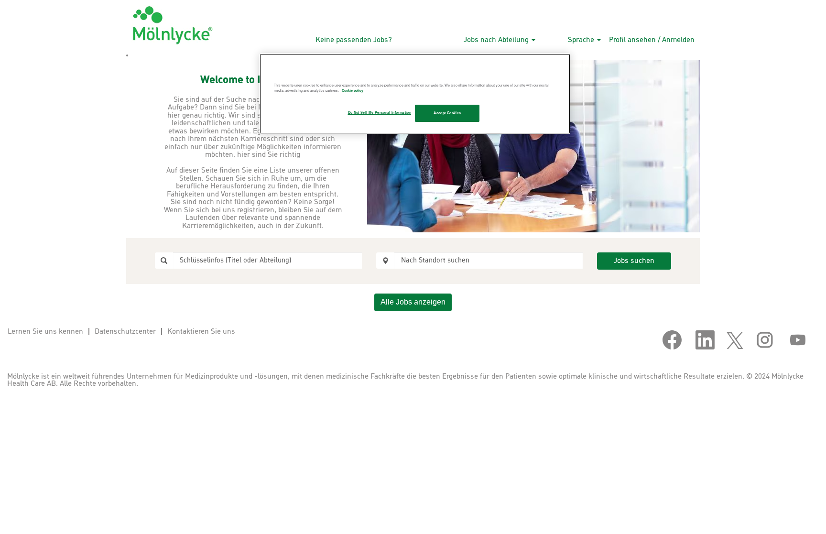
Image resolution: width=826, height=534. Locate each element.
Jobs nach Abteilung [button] (497, 40)
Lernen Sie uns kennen (45, 331)
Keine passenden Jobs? (353, 40)
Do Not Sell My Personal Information (379, 112)
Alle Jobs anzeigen (413, 302)
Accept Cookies (447, 112)
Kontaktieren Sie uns (201, 331)
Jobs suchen (634, 260)
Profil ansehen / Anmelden (652, 40)
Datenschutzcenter (125, 331)
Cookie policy (352, 90)
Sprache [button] (582, 40)
